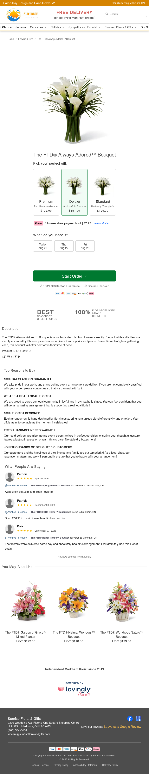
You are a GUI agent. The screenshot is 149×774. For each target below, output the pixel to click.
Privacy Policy (61, 765)
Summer (21, 27)
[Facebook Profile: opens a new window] (130, 718)
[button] (138, 757)
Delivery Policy (110, 765)
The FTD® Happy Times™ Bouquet (50, 537)
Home (11, 38)
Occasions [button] (37, 27)
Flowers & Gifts (25, 38)
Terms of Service (40, 765)
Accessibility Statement (85, 765)
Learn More (100, 223)
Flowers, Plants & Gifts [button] (119, 27)
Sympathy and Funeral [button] (83, 27)
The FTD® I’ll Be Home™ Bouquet (49, 512)
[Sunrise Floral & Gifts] (25, 15)
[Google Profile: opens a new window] (138, 718)
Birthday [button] (56, 27)
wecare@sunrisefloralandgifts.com (29, 734)
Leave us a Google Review (122, 726)
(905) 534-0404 (17, 730)
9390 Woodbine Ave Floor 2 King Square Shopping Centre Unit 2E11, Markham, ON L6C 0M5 (44, 724)
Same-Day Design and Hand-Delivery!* (29, 3)
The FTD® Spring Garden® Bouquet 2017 (53, 485)
